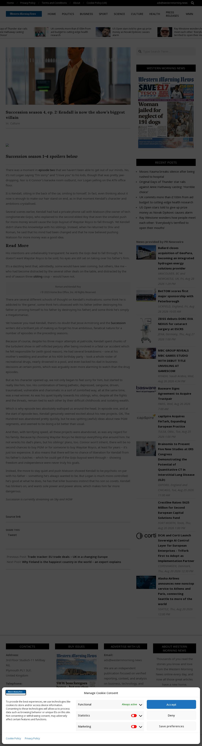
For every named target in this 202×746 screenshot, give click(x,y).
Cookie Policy (13, 738)
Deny (171, 715)
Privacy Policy (32, 738)
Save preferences (171, 726)
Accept (171, 704)
